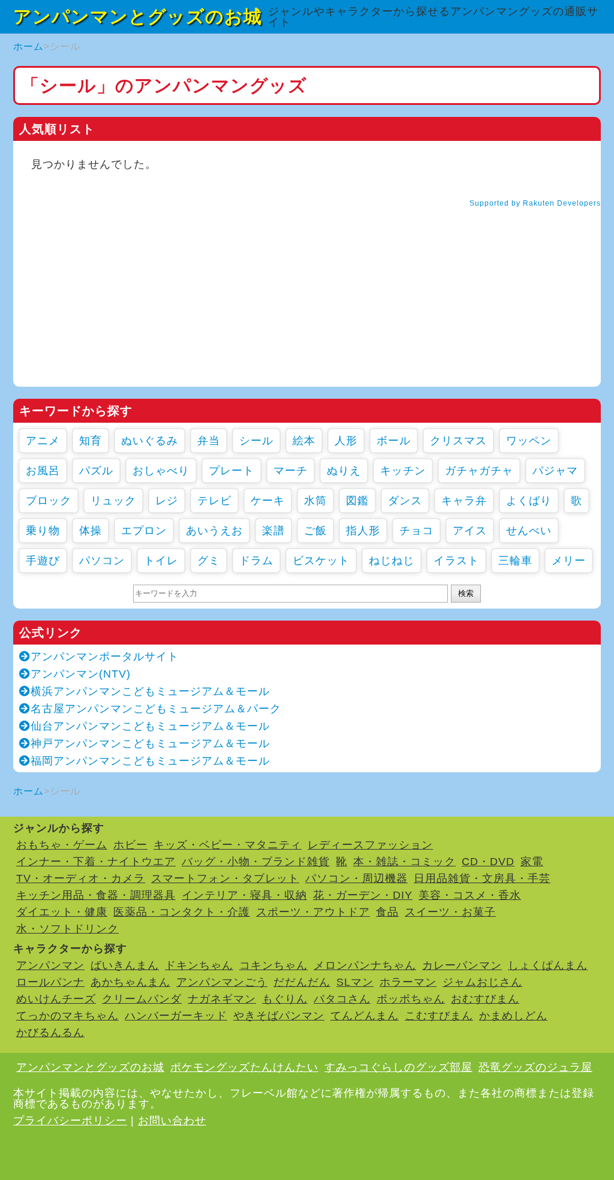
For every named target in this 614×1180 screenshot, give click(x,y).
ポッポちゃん (411, 999)
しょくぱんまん (548, 965)
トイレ (161, 561)
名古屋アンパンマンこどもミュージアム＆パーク (156, 709)
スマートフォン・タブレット (225, 878)
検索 (466, 593)
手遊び (43, 561)
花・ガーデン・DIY (363, 895)
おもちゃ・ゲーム (61, 845)
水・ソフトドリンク (67, 929)
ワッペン (529, 441)
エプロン (144, 531)
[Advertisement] (307, 303)
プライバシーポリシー (70, 1121)
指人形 (363, 531)
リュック (113, 501)
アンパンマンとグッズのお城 (137, 16)
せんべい (529, 531)
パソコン (102, 561)
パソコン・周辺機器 (356, 878)
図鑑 (357, 501)
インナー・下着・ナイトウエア (96, 862)
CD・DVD (488, 862)
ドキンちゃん (199, 965)
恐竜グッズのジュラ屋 (535, 1067)
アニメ (43, 441)
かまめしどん (513, 1016)
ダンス (405, 501)
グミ (208, 561)
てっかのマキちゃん (67, 1016)
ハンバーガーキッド (176, 1016)
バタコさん (342, 999)
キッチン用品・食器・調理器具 (96, 895)
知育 (90, 441)
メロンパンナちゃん (365, 965)
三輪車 (515, 561)
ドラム (256, 561)
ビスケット (321, 561)
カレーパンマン (462, 965)
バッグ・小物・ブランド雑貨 (256, 862)
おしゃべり (161, 471)
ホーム (28, 46)
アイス (470, 531)
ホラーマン (408, 982)
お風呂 (43, 471)
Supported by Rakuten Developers (535, 203)
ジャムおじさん (482, 982)
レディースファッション (370, 845)
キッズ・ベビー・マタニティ (228, 845)
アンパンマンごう (221, 982)
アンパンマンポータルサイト (105, 657)
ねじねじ (391, 561)
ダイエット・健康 (61, 912)
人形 (346, 441)
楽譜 (273, 531)
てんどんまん (364, 1016)
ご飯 (315, 531)
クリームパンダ (142, 999)
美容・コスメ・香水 (470, 895)
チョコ (416, 531)
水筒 (315, 501)
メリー (569, 561)
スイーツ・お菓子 (450, 912)
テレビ (214, 501)
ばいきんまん (125, 965)
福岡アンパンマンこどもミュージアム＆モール (150, 761)
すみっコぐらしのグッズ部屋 (398, 1067)
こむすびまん (439, 1016)
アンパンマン (50, 965)
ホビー (130, 845)
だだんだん (301, 982)
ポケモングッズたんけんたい (244, 1067)
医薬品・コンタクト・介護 (181, 912)
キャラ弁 (464, 501)
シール (256, 441)
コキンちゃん (273, 965)
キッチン (403, 471)
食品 (387, 912)
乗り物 (43, 531)
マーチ (290, 471)
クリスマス (458, 441)
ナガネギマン (222, 999)
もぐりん (285, 999)
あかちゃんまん (130, 982)
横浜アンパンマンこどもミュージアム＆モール (150, 691)
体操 (90, 531)
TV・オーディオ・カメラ (80, 878)
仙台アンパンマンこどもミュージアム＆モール (150, 726)
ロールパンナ (50, 982)
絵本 (304, 441)
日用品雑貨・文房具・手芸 (482, 878)
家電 (531, 862)
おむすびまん (485, 999)
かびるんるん (50, 1032)
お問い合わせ (172, 1121)
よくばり (529, 501)
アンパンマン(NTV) (81, 674)
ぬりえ (344, 471)
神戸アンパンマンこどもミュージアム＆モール (150, 743)
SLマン (355, 982)
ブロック (48, 501)
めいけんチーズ (56, 999)
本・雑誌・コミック (404, 862)
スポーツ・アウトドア (313, 912)
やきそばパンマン (278, 1016)
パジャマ (555, 471)
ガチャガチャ (479, 471)
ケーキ (268, 501)
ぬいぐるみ (149, 441)
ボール (394, 441)
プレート (231, 471)
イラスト (456, 561)
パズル (96, 471)
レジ (166, 501)
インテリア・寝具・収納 (244, 895)
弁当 (208, 441)
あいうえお (214, 531)
